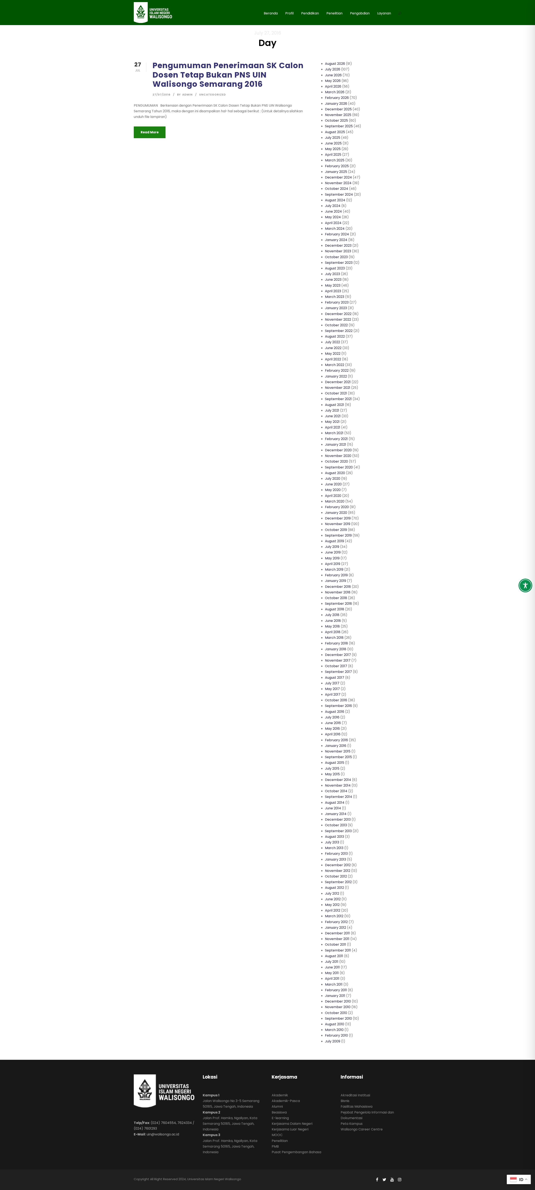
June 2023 (333, 279)
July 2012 (332, 893)
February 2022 (337, 370)
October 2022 (336, 325)
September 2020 (339, 467)
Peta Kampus (352, 1123)
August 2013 (334, 836)
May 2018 (332, 626)
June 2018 (333, 620)
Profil (289, 13)
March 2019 (334, 569)
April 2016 (332, 734)
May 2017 (332, 688)
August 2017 (334, 677)
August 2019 (334, 541)
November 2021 (337, 387)
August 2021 (334, 404)
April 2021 (332, 427)
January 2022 (336, 376)
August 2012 (334, 887)
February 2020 (337, 507)
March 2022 (334, 364)
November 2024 (338, 183)
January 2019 (335, 580)
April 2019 (332, 563)
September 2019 (338, 535)
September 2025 (339, 126)
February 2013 (336, 853)
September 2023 (339, 262)
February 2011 (336, 990)
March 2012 (334, 916)
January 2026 (336, 103)
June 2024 (333, 211)
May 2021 (332, 421)
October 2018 (336, 598)
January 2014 (335, 813)
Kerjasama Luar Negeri (290, 1129)
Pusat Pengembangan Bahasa (296, 1152)
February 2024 (337, 234)
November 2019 (337, 524)
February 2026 (337, 97)
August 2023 (335, 268)
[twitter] (384, 1179)
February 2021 (336, 438)
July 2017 (332, 683)
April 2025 (333, 154)
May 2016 (332, 728)
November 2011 (337, 938)
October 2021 (336, 393)
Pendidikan (310, 13)
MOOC (277, 1135)
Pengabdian (360, 13)
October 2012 (336, 876)
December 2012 (338, 865)
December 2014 (338, 779)
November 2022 (338, 319)
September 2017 (338, 671)
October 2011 (335, 944)
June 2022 (333, 348)
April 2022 (333, 359)
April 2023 (333, 291)
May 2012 (332, 904)
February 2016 (336, 740)
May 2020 (333, 489)
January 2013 (335, 859)
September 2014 (338, 796)
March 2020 (334, 501)
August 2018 (334, 609)
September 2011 (338, 950)
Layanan (384, 13)
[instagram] (399, 1179)
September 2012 (338, 882)
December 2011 (337, 933)
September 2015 (338, 757)
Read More (150, 132)
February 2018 (336, 643)
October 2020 (336, 461)
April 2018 (332, 632)
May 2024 (333, 217)
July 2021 (332, 410)
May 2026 (333, 80)
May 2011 (332, 973)
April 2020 (333, 495)
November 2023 (338, 251)
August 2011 (334, 956)
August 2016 (334, 711)
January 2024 (336, 239)
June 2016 (333, 723)
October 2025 (336, 120)
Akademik (280, 1095)
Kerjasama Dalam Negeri (292, 1123)
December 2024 (338, 177)
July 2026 (332, 69)
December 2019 (338, 518)
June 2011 (332, 967)
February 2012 (336, 922)
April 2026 (333, 86)
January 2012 (335, 927)
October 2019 (336, 529)
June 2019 (333, 552)
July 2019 (332, 546)
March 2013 (334, 848)
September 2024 (339, 194)
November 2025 (338, 114)
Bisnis (345, 1100)
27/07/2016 (162, 95)
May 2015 (332, 774)
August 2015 (334, 762)
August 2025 (335, 132)
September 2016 (338, 705)
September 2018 (338, 603)
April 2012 (332, 910)
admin (187, 95)
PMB (275, 1146)
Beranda (271, 13)
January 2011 (335, 995)
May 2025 (333, 149)
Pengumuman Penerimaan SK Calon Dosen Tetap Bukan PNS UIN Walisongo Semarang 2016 (228, 74)
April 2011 (332, 978)
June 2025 (333, 143)
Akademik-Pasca (286, 1100)
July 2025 (332, 137)
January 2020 (336, 512)
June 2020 (333, 484)
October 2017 (336, 666)
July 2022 (332, 342)
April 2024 (333, 223)
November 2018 (337, 592)
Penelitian (334, 13)
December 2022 (338, 313)
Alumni (277, 1106)
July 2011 (331, 961)
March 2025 (334, 160)
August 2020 (335, 473)
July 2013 (332, 842)
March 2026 (334, 92)
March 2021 (334, 433)
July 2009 (332, 1041)
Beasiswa (279, 1112)
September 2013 (338, 831)
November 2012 (337, 870)
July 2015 (332, 768)
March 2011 (334, 984)
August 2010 (334, 1024)
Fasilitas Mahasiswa (356, 1106)
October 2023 (336, 257)
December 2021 (338, 382)
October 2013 (336, 825)
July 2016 (332, 717)
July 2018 (332, 614)
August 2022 (335, 336)
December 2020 (338, 450)
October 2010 (336, 1012)
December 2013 (338, 819)
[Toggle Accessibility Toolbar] (525, 585)
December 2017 (338, 654)
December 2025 (338, 109)
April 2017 (332, 694)
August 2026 (335, 63)
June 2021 (333, 416)
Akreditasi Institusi (355, 1095)
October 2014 (336, 791)
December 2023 (338, 245)
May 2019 (332, 558)
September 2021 (338, 399)
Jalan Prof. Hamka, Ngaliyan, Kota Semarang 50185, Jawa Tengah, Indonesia (230, 1124)
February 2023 (337, 302)
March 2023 (334, 296)
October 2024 (336, 188)
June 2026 (333, 75)
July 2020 (332, 478)
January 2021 (335, 444)
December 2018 (338, 586)
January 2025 (336, 171)
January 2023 (336, 308)
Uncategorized (212, 95)
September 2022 (339, 330)
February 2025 (337, 166)
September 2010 (338, 1018)
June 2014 (333, 808)
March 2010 (334, 1029)
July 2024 (332, 205)
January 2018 (335, 649)
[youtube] (392, 1179)
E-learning (280, 1118)
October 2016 (336, 700)
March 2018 (334, 637)
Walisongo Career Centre (362, 1129)
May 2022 (332, 353)
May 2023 (332, 285)
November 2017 (337, 660)
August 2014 (334, 802)
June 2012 (333, 899)
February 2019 (336, 575)
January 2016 (335, 745)
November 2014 (338, 785)
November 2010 (337, 1007)
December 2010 (338, 1001)
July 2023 (332, 274)
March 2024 (335, 228)
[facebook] (377, 1179)
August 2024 (335, 200)
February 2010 (336, 1035)
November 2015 (337, 751)
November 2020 (338, 455)
